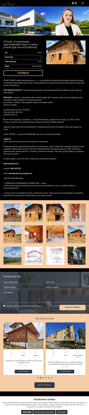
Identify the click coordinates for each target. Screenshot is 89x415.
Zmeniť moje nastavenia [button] (44, 412)
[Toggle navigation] (83, 3)
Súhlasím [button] (27, 412)
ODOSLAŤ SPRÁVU (72, 307)
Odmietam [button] (62, 412)
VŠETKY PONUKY (44, 385)
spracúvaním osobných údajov (31, 306)
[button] (37, 378)
